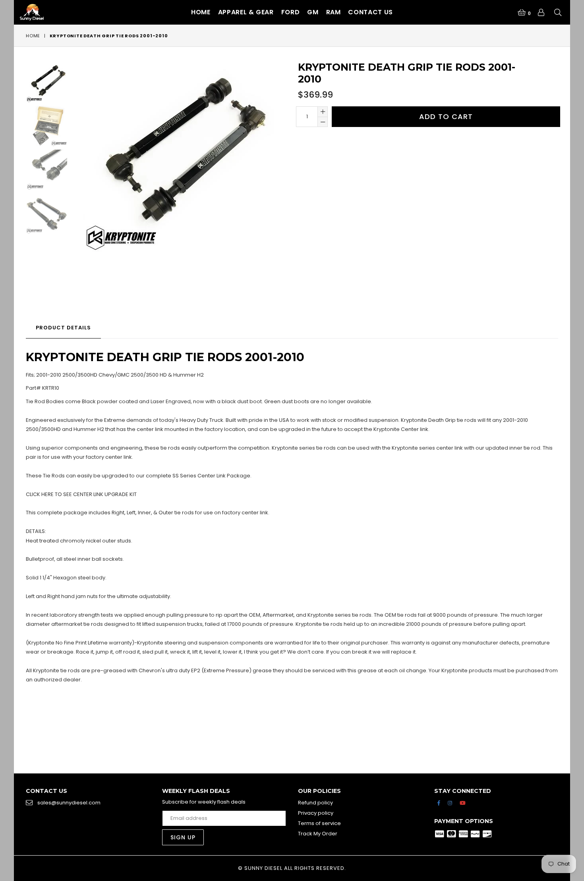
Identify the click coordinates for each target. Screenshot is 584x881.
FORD (290, 12)
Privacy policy (315, 813)
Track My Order (317, 833)
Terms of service (319, 823)
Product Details (63, 327)
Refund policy (315, 802)
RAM (333, 12)
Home (201, 12)
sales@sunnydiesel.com (69, 802)
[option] (41, 83)
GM (312, 12)
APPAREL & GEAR (246, 12)
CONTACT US (370, 12)
